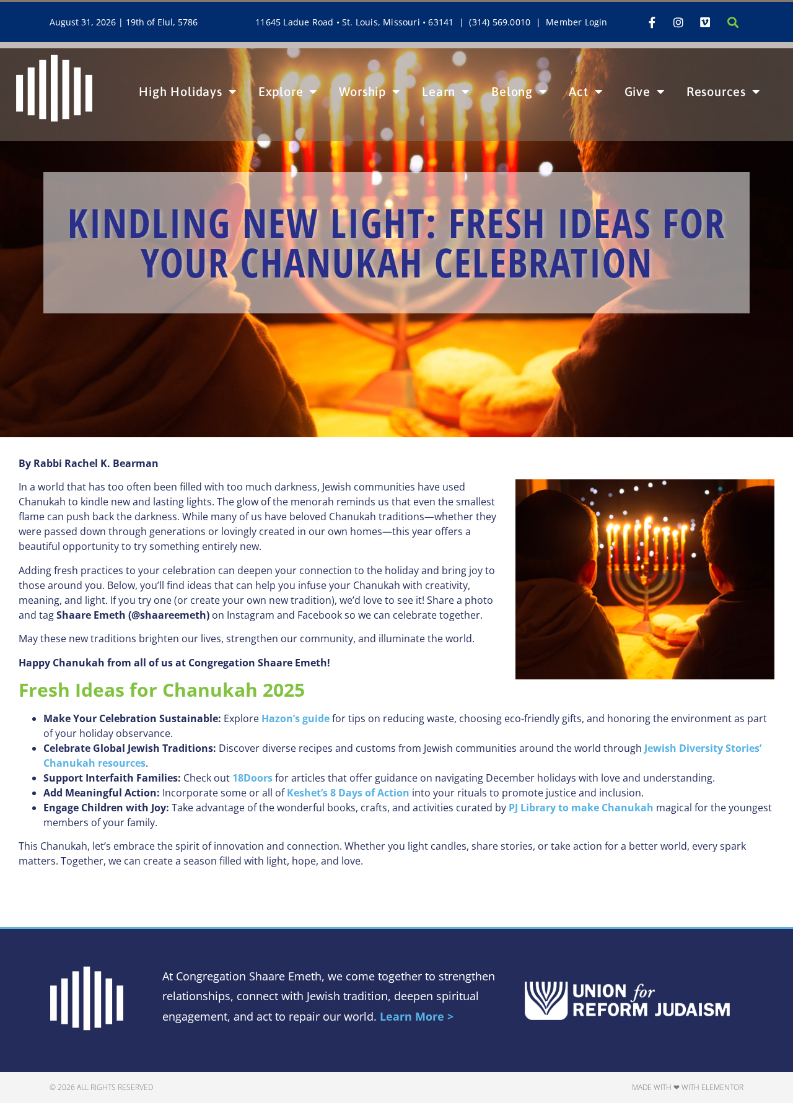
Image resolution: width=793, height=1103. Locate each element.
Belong (512, 91)
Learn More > (416, 1016)
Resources (716, 91)
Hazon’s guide (295, 718)
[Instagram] (678, 22)
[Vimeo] (705, 22)
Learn (438, 91)
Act (578, 91)
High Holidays (180, 91)
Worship (362, 91)
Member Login (576, 22)
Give (637, 91)
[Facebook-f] (652, 22)
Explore (281, 91)
